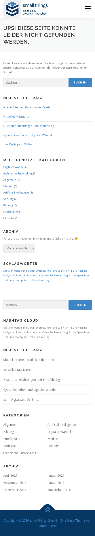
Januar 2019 (56, 482)
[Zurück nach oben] (47, 510)
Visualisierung (41, 280)
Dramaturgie (43, 270)
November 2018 (59, 490)
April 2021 (10, 475)
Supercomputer (18, 280)
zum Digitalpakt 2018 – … (18, 144)
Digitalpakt (29, 270)
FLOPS (73, 270)
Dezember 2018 (14, 490)
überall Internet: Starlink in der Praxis (26, 107)
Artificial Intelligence (16, 192)
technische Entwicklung (17, 173)
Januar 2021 (56, 475)
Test (30, 280)
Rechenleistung (59, 275)
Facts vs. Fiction (60, 270)
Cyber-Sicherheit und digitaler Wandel (27, 135)
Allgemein (9, 180)
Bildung (8, 205)
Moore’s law (42, 275)
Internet (21, 275)
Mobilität (9, 218)
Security (8, 199)
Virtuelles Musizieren (16, 116)
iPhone (31, 275)
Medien (8, 186)
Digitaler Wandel (14, 167)
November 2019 (15, 482)
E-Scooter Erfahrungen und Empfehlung (28, 126)
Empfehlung (11, 212)
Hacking (82, 270)
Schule (72, 275)
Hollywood (9, 275)
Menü (87, 8)
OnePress (67, 520)
